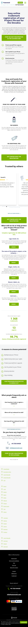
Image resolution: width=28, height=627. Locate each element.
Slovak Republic (6, 477)
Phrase (5, 503)
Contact (14, 571)
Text (4, 509)
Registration (14, 558)
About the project (14, 567)
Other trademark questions (13, 429)
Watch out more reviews (13, 213)
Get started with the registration (14, 157)
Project (5, 523)
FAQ (14, 563)
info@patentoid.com (16, 448)
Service (5, 526)
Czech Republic (6, 474)
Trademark (14, 576)
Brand (4, 486)
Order (13, 247)
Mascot (5, 500)
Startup (5, 520)
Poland (5, 543)
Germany (5, 541)
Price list (14, 565)
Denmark (5, 546)
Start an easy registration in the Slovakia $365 (14, 37)
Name (4, 495)
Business (5, 529)
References (14, 573)
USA (4, 480)
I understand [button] (24, 622)
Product (5, 532)
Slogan (5, 512)
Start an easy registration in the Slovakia (14, 454)
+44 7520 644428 (19, 5)
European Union (7, 472)
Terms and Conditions (14, 561)
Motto (4, 497)
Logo (4, 489)
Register (20, 2)
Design (5, 492)
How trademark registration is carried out (14, 382)
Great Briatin (6, 469)
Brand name (6, 506)
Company (5, 518)
